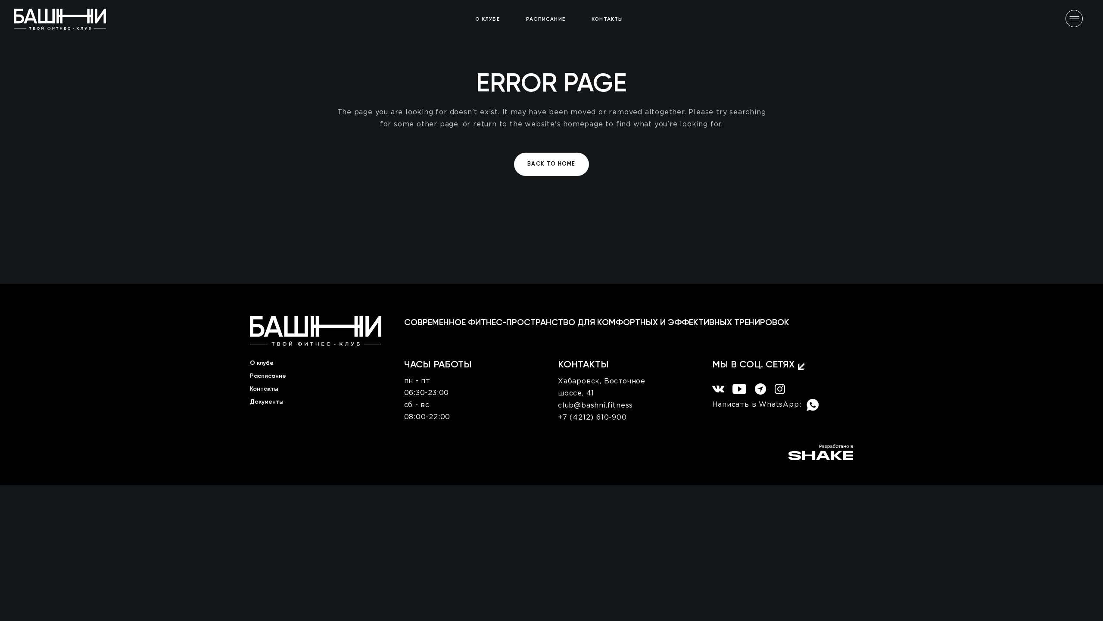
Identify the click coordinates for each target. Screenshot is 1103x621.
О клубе (262, 363)
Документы (267, 402)
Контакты (264, 389)
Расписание (268, 376)
